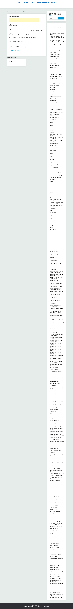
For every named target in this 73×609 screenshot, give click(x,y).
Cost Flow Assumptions (54, 448)
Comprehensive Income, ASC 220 (56, 526)
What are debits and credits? (55, 280)
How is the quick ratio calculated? (56, 175)
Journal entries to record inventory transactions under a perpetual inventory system (56, 312)
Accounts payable (53, 179)
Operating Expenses (53, 556)
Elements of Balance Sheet (55, 563)
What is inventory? (53, 67)
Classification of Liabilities (54, 569)
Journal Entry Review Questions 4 (56, 70)
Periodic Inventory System (54, 56)
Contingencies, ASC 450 (54, 460)
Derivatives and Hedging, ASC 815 (56, 399)
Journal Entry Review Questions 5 (56, 69)
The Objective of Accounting (55, 576)
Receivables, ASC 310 (54, 505)
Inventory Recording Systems (55, 446)
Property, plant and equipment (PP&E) (56, 416)
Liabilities (51, 413)
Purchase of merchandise (54, 233)
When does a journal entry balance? (56, 265)
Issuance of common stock (54, 143)
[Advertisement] (24, 20)
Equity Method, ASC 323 (54, 488)
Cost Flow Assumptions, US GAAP (56, 50)
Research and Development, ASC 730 (56, 426)
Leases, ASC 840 (53, 379)
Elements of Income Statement (55, 554)
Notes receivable (53, 208)
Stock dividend (52, 130)
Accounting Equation (53, 549)
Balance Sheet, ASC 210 (54, 528)
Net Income (52, 560)
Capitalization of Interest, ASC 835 (56, 383)
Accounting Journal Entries (36, 6)
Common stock (52, 89)
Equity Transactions (53, 411)
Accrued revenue (53, 212)
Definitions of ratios (53, 78)
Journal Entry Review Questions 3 (56, 72)
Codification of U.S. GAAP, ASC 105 (56, 535)
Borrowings (52, 91)
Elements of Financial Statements (56, 588)
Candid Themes (46, 606)
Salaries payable (53, 169)
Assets (51, 210)
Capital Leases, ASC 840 (54, 376)
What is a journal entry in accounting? (56, 291)
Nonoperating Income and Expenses (56, 558)
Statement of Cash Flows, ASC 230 (56, 519)
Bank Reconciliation (53, 509)
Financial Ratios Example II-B (55, 80)
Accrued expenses (53, 223)
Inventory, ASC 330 (53, 485)
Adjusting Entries (53, 539)
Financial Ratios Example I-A (55, 85)
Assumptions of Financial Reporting (56, 585)
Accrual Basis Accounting (54, 543)
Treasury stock (52, 128)
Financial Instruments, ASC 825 (55, 394)
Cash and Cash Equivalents (55, 511)
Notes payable (52, 170)
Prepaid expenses (53, 100)
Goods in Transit (53, 63)
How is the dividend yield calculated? (56, 112)
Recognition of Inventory (54, 65)
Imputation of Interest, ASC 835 (55, 381)
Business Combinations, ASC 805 (56, 409)
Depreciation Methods (54, 418)
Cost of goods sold (53, 229)
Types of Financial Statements (55, 586)
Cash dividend (52, 87)
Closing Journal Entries (54, 545)
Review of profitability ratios (55, 107)
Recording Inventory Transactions (56, 59)
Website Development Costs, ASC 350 (57, 473)
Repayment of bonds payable (55, 145)
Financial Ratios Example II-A (55, 81)
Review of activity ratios (54, 105)
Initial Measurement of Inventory (55, 54)
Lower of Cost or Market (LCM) (55, 450)
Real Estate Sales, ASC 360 (55, 468)
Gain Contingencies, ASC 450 (55, 457)
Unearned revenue (53, 98)
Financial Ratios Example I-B (55, 83)
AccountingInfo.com (15, 50)
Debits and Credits (53, 550)
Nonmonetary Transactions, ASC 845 (56, 371)
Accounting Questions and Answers (36, 2)
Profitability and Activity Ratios (55, 561)
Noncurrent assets (53, 415)
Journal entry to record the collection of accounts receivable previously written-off (57, 324)
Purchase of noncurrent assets (55, 96)
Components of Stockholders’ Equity (56, 571)
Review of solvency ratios (54, 102)
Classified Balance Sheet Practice (56, 574)
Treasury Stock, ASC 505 (54, 439)
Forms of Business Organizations (56, 590)
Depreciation (52, 94)
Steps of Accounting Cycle (54, 547)
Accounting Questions (27, 6)
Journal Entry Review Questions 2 (56, 74)
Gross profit (52, 227)
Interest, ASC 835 (53, 385)
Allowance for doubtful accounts (55, 197)
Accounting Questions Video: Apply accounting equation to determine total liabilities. (57, 41)
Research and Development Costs (56, 597)
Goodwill (51, 181)
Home (20, 6)
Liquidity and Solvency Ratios (55, 572)
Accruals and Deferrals (54, 541)
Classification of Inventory (54, 443)
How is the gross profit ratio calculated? (57, 220)
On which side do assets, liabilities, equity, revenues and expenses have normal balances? (56, 268)
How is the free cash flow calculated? (56, 127)
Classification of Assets (54, 567)
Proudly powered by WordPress (30, 606)
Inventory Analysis (53, 452)
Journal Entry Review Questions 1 (56, 76)
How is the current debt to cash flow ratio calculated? (16, 62)
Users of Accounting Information (55, 578)
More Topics (51, 6)
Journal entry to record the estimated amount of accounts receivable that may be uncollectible (56, 331)
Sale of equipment (53, 183)
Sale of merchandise (53, 231)
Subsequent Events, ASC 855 (55, 369)
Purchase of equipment (54, 195)
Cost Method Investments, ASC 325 (56, 486)
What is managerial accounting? (55, 48)
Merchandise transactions (54, 117)
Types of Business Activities (55, 592)
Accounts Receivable (53, 507)
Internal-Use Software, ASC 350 (56, 475)
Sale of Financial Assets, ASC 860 (56, 367)
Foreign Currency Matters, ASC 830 (56, 393)
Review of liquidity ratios (54, 103)
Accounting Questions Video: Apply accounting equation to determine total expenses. (57, 33)
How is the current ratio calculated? (56, 177)
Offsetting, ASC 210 (53, 530)
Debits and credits (53, 119)
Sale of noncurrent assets (54, 92)
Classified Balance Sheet (54, 565)
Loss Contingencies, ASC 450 (55, 458)
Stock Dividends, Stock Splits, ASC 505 (57, 441)
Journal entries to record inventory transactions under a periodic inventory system (57, 316)
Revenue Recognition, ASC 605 (55, 437)
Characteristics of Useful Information (56, 583)
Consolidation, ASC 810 (54, 407)
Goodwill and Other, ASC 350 (55, 480)
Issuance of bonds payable (54, 147)
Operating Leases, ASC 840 (55, 377)
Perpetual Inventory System (55, 58)
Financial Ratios (45, 6)
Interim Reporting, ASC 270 (55, 513)
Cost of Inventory (53, 52)
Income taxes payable (54, 167)
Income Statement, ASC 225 (55, 521)
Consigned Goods (53, 61)
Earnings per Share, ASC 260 (55, 514)
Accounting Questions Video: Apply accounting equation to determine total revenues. (57, 29)
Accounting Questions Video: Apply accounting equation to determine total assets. (57, 37)
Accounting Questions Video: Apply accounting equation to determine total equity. (57, 46)
